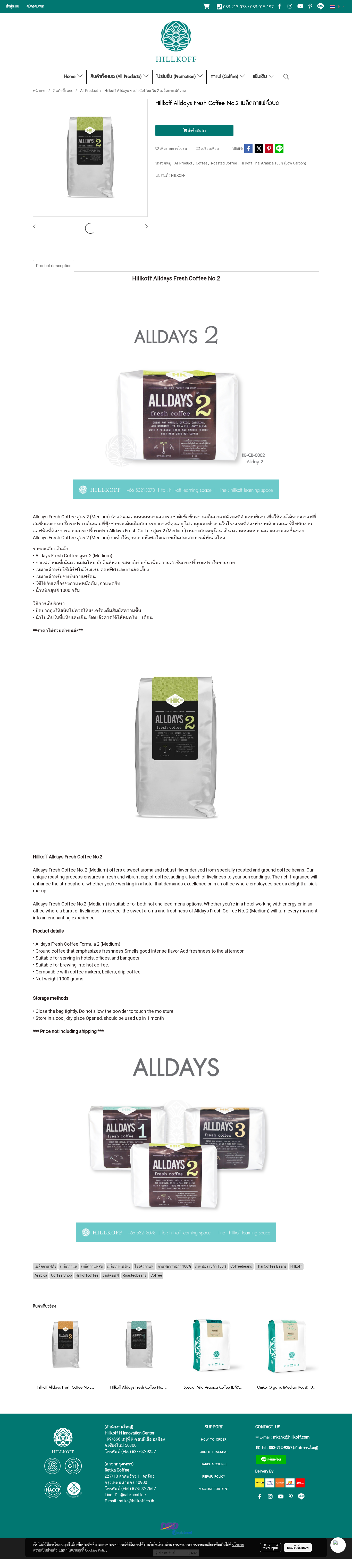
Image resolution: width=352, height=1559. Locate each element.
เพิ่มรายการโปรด (173, 148)
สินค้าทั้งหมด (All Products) (116, 76)
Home (70, 76)
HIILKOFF (178, 175)
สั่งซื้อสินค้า (196, 130)
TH (338, 7)
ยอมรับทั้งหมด (298, 1547)
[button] (286, 77)
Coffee (202, 163)
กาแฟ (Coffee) (225, 76)
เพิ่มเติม (261, 76)
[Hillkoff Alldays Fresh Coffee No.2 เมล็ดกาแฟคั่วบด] (90, 158)
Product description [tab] (53, 265)
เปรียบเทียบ (209, 148)
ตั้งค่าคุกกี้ (270, 1547)
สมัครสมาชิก (35, 6)
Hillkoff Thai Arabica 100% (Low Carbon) (273, 163)
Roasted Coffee (224, 163)
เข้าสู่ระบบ (12, 6)
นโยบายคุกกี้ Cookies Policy (86, 1550)
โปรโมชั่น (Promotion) (176, 76)
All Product (183, 163)
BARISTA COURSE (213, 1464)
